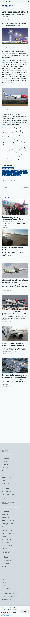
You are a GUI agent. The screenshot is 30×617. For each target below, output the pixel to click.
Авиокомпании (7, 517)
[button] (25, 1)
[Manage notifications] (3, 613)
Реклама (4, 585)
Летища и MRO (8, 521)
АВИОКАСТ (6, 552)
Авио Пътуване (8, 549)
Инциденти (6, 539)
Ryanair (19, 64)
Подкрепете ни (6, 588)
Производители (8, 524)
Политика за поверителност (9, 593)
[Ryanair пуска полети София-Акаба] (15, 244)
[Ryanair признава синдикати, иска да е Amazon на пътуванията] (15, 341)
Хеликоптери (7, 527)
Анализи (5, 514)
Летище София (6, 62)
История (5, 483)
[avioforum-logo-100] (8, 6)
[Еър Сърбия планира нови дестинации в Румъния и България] (15, 310)
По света (5, 464)
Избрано (5, 488)
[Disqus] (15, 415)
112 (3, 474)
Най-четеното (8, 495)
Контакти (4, 582)
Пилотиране (7, 546)
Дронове (5, 543)
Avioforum (3, 19)
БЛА (3, 480)
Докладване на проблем (8, 599)
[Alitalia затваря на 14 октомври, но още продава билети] (15, 278)
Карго (4, 536)
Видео (4, 498)
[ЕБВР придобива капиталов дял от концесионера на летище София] (15, 374)
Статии (5, 461)
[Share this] (2, 47)
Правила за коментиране (8, 596)
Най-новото (7, 491)
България (5, 458)
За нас (3, 579)
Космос (4, 471)
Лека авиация (7, 530)
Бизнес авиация (8, 533)
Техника (5, 468)
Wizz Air (4, 128)
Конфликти (6, 477)
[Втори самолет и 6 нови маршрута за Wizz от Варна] (15, 213)
